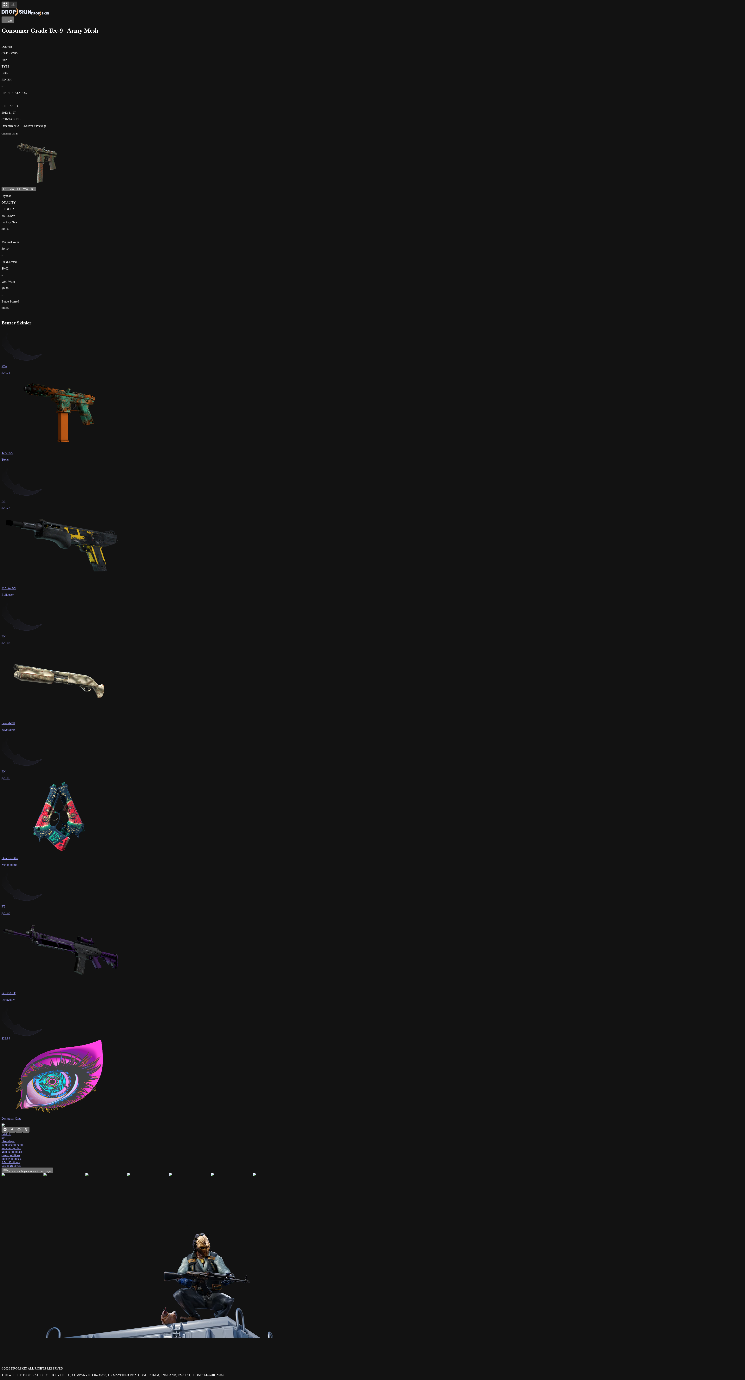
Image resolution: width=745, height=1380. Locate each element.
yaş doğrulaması (11, 1165)
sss (3, 1137)
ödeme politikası (12, 1158)
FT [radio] (18, 189)
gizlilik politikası (12, 1151)
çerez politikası (11, 1155)
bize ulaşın (8, 1141)
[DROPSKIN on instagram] (5, 1130)
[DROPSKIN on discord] (19, 1130)
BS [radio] (33, 189)
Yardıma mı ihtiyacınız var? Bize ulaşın (29, 1171)
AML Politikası (11, 1162)
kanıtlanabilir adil (12, 1144)
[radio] (5, 5)
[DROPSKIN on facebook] (12, 1130)
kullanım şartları (11, 1148)
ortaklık (6, 1134)
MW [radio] (12, 189)
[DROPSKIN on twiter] (26, 1130)
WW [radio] (25, 189)
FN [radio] (4, 189)
